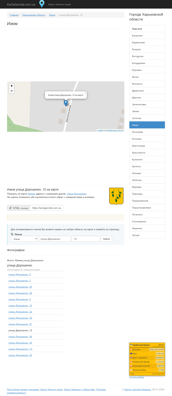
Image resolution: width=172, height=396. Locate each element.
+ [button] (12, 86)
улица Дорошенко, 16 (20, 305)
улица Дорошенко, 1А (20, 349)
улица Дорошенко (76, 193)
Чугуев (135, 235)
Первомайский (140, 200)
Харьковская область (33, 14)
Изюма (31, 193)
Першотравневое (141, 207)
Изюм (52, 14)
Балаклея (137, 35)
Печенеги (137, 214)
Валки (135, 76)
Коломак (136, 138)
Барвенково (138, 42)
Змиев (135, 111)
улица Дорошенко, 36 (20, 336)
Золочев (136, 118)
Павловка (137, 193)
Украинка (137, 228)
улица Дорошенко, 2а (20, 311)
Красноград (138, 145)
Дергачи (136, 97)
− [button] (12, 91)
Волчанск (137, 83)
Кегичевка (137, 131)
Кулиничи (137, 159)
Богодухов (137, 56)
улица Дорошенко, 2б (20, 293)
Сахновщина (139, 221)
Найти (106, 238)
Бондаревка (138, 63)
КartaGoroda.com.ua (114, 130)
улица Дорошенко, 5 (19, 299)
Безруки (136, 49)
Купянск (136, 166)
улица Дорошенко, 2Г (20, 324)
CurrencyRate (136, 377)
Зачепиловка (139, 104)
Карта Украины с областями (79, 389)
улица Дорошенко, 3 (19, 280)
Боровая (136, 70)
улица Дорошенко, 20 (20, 286)
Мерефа (136, 187)
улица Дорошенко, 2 (19, 274)
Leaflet (100, 130)
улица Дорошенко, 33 (20, 317)
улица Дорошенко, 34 (20, 342)
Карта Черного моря (59, 4)
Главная (14, 14)
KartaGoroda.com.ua (21, 3)
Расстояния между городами (23, 389)
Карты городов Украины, (138, 389)
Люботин (137, 180)
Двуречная (138, 90)
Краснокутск (138, 152)
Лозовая (136, 173)
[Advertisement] (65, 55)
